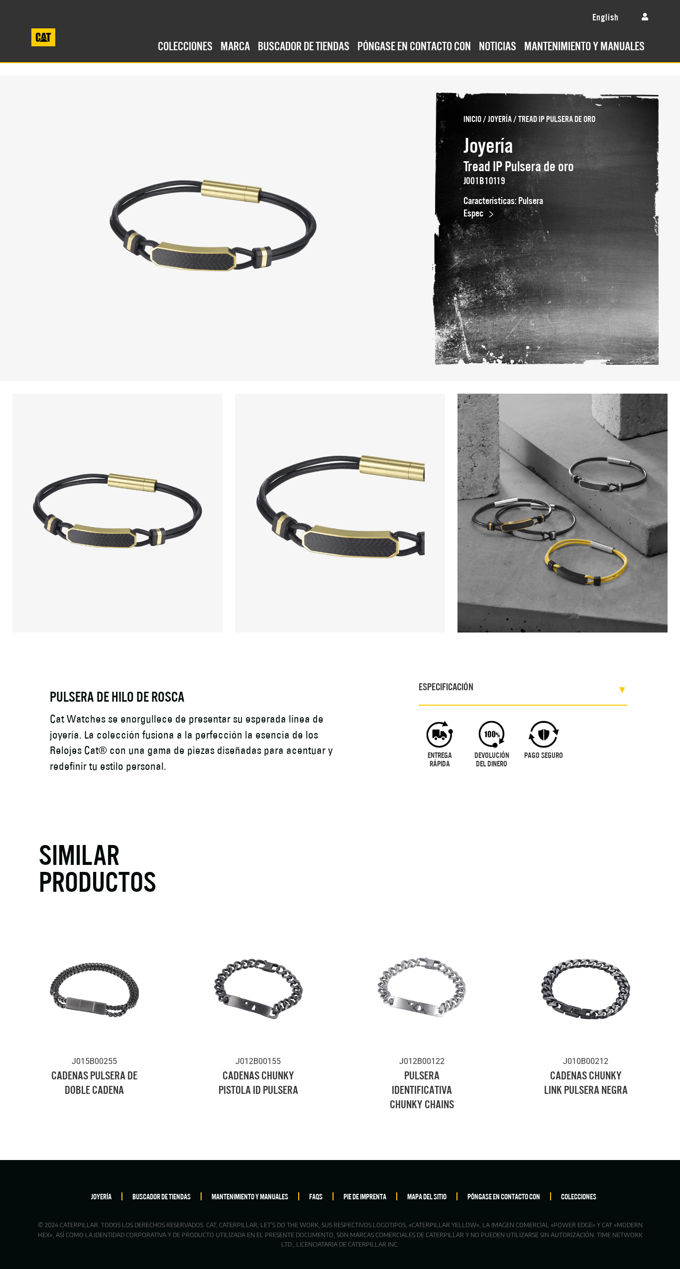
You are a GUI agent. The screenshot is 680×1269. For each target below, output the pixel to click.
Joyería (500, 118)
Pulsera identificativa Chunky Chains (422, 1088)
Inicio (472, 118)
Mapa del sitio (427, 1196)
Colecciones (185, 44)
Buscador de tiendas (303, 44)
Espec (473, 212)
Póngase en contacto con (414, 44)
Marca (235, 44)
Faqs (316, 1196)
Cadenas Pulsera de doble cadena (94, 1081)
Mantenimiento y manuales (584, 44)
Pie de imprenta (364, 1196)
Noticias (497, 44)
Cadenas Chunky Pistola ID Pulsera (258, 1081)
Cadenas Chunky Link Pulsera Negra (586, 1081)
